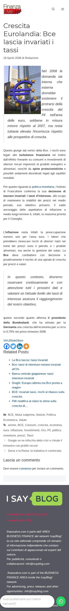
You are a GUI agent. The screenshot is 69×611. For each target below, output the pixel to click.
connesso (25, 468)
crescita (43, 425)
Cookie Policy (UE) (19, 520)
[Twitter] (13, 346)
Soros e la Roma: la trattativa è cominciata (34, 450)
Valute (23, 420)
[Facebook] (7, 346)
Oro (43, 430)
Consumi (30, 425)
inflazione (16, 430)
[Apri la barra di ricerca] (53, 9)
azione (12, 425)
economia (56, 425)
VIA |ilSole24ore (13, 340)
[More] (26, 346)
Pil (49, 430)
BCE (11, 414)
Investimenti (31, 430)
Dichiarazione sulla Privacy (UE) (27, 514)
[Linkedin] (20, 346)
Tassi (30, 435)
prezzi (21, 435)
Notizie (40, 414)
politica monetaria (42, 186)
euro (6, 430)
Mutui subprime (24, 414)
